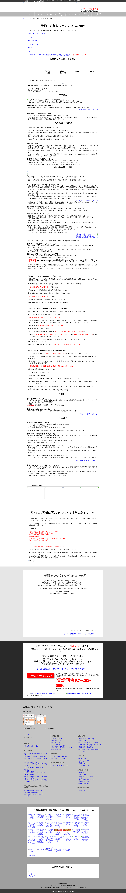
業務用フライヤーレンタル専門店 (84, 833)
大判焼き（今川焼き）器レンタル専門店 (58, 833)
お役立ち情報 (81, 736)
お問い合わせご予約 (97, 14)
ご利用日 (30, 48)
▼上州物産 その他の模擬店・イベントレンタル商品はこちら (78, 634)
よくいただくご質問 (74, 14)
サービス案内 (28, 750)
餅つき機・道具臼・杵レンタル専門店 (58, 826)
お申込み (30, 37)
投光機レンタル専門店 (40, 850)
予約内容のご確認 (33, 40)
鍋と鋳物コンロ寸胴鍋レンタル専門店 (40, 833)
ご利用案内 (81, 755)
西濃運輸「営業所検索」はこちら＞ (86, 236)
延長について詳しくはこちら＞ (89, 414)
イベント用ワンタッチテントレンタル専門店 (31, 826)
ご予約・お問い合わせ (57, 763)
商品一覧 (40, 14)
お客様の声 (54, 754)
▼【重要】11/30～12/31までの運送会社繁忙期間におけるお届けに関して (49, 55)
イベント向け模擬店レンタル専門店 (32, 817)
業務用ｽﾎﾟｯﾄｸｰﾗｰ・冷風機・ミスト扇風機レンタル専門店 (85, 819)
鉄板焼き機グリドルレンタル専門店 (32, 854)
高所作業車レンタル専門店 (58, 852)
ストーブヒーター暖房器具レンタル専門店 (76, 818)
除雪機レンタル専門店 (76, 839)
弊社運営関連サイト (83, 787)
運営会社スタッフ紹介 (85, 14)
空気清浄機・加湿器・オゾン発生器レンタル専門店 (58, 816)
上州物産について (83, 770)
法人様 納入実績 (51, 14)
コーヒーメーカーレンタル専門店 (67, 840)
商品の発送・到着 (33, 44)
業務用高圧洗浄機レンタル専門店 (84, 840)
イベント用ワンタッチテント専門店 (31, 875)
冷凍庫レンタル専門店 (67, 824)
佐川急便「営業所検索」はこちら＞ (86, 234)
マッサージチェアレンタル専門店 (49, 852)
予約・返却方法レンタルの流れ (63, 14)
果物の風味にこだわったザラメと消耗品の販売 (36, 786)
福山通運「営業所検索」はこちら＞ (86, 237)
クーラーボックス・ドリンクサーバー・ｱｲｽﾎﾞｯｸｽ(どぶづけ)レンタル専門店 (49, 845)
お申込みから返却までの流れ (36, 33)
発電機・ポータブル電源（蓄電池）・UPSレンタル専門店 (49, 818)
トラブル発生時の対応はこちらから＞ (87, 200)
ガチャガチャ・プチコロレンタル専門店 (58, 840)
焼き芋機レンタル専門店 (40, 825)
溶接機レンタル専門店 (67, 852)
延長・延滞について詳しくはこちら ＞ (87, 461)
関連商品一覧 (55, 736)
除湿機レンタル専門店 (67, 817)
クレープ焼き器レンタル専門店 (76, 832)
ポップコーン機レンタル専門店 (40, 817)
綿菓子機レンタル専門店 (76, 826)
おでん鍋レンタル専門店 (49, 832)
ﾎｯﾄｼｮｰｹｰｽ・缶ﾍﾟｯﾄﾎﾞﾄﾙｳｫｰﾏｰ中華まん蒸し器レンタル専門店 (40, 841)
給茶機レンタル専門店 (85, 825)
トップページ (28, 14)
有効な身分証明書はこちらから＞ (88, 109)
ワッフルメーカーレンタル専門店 (31, 843)
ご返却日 (30, 51)
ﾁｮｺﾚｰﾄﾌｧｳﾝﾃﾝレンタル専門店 (49, 826)
